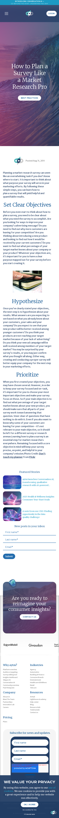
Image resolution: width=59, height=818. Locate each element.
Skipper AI (7, 680)
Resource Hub (35, 707)
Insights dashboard (10, 677)
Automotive (34, 672)
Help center (34, 702)
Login (51, 13)
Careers (6, 707)
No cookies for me (29, 810)
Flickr (32, 457)
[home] (29, 13)
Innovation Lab (8, 705)
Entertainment (35, 680)
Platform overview (10, 670)
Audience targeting (10, 672)
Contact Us (29, 617)
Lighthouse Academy (38, 699)
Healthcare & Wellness (38, 682)
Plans (5, 722)
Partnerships (7, 702)
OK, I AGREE (29, 804)
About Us (6, 697)
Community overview (11, 685)
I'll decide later (29, 814)
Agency (33, 670)
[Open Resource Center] (54, 813)
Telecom (33, 688)
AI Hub (32, 697)
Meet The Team (8, 699)
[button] (6, 13)
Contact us (34, 712)
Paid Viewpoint (8, 688)
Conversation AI (9, 682)
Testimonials (35, 710)
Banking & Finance (37, 675)
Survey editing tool (10, 675)
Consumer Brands (37, 677)
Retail (32, 685)
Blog (32, 705)
